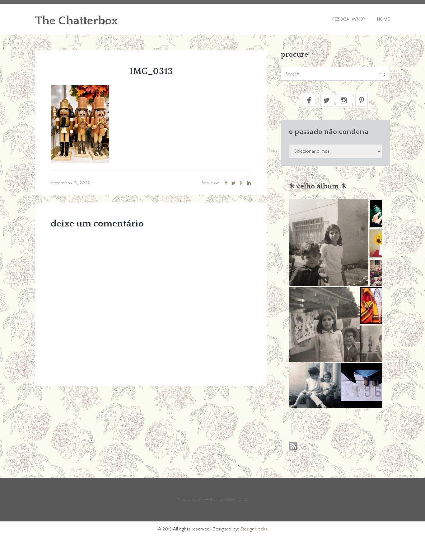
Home (383, 19)
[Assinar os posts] (293, 446)
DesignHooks (254, 529)
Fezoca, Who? (348, 19)
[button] (328, 243)
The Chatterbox (76, 20)
